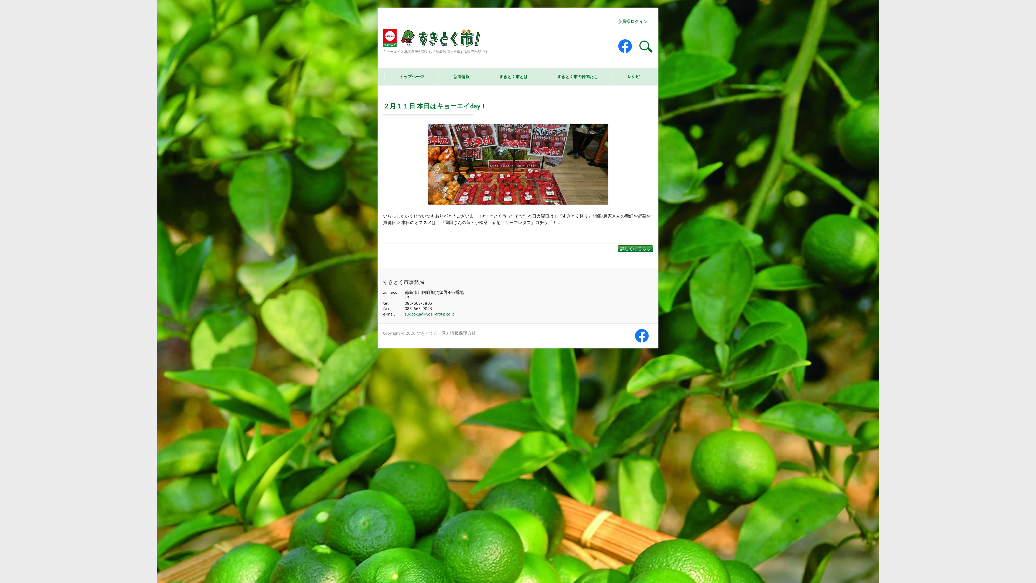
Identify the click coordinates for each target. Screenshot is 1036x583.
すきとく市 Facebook (629, 46)
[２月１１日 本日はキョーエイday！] (518, 164)
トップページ (412, 76)
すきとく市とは (513, 76)
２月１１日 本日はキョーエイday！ (435, 106)
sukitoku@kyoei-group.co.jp (430, 314)
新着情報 (462, 76)
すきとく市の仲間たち (577, 76)
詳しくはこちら (635, 248)
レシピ (634, 76)
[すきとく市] (435, 39)
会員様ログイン (633, 21)
